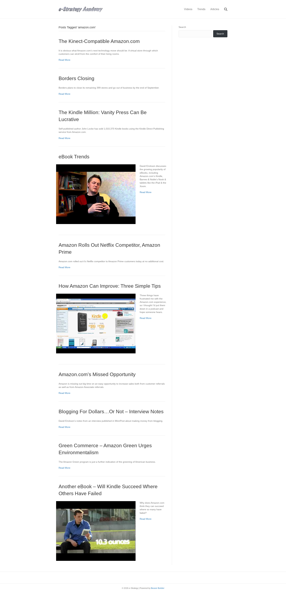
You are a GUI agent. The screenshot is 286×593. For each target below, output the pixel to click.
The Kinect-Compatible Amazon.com (99, 41)
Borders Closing (76, 78)
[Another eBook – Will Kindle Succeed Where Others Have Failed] (96, 530)
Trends (201, 9)
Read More (64, 60)
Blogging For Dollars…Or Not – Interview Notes (111, 411)
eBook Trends (74, 156)
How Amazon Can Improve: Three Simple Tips (110, 286)
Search (182, 27)
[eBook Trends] (96, 194)
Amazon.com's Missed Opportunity (97, 374)
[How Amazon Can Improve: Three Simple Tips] (96, 323)
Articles (214, 9)
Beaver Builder (157, 588)
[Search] (224, 9)
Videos (188, 9)
